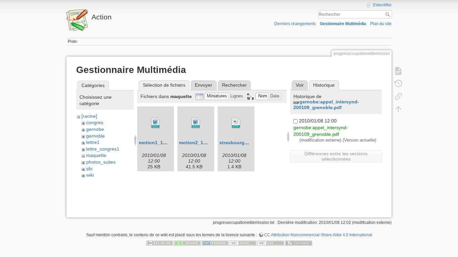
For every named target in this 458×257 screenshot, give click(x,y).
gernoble (95, 136)
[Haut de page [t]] (398, 109)
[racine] (89, 116)
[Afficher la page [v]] (398, 71)
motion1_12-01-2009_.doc (168, 142)
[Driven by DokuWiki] (298, 242)
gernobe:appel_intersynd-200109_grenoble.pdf (326, 104)
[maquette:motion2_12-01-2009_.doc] (196, 123)
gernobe (95, 129)
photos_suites (101, 162)
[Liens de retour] (398, 96)
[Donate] (187, 242)
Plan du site (381, 23)
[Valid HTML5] (243, 242)
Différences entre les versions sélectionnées (335, 156)
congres (94, 122)
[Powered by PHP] (215, 242)
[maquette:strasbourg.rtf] (236, 123)
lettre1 (93, 142)
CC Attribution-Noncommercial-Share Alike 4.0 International (318, 235)
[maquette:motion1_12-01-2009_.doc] (155, 123)
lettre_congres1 (102, 149)
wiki (90, 175)
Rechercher (388, 14)
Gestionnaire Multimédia (343, 23)
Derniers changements (295, 23)
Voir (300, 85)
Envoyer (203, 85)
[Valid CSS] (270, 242)
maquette (96, 155)
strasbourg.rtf (235, 142)
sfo (89, 168)
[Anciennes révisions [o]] (398, 83)
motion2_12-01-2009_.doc (208, 142)
